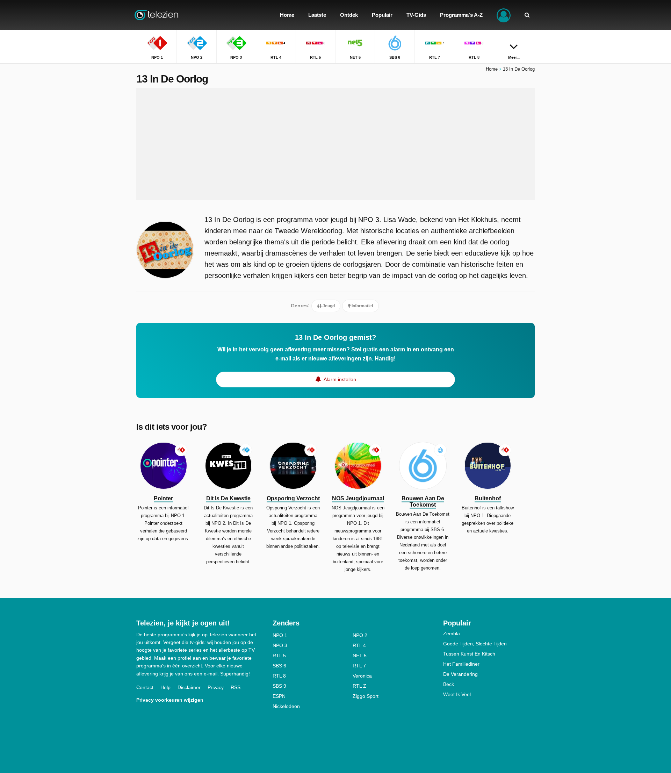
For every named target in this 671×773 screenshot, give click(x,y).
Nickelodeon (286, 706)
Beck (448, 684)
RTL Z (359, 686)
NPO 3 (280, 645)
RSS (235, 687)
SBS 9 (279, 686)
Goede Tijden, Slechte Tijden (475, 643)
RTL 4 (359, 645)
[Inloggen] (504, 15)
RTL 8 (279, 676)
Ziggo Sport (365, 696)
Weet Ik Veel (457, 694)
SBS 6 (279, 665)
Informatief (362, 305)
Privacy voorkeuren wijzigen (169, 700)
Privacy (216, 687)
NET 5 (360, 655)
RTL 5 (279, 655)
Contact (144, 687)
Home (492, 69)
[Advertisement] (335, 144)
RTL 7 (359, 665)
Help (165, 687)
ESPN (279, 696)
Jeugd (328, 305)
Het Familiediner (461, 664)
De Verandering (460, 674)
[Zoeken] (527, 15)
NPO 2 (360, 635)
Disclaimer (189, 687)
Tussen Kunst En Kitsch (469, 654)
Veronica (362, 676)
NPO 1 (280, 635)
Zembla (451, 633)
